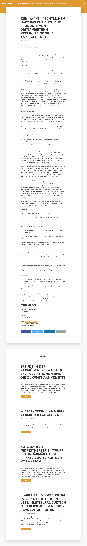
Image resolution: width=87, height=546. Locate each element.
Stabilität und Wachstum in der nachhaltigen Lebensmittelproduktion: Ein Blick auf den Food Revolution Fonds (43, 503)
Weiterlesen (25, 396)
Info (62, 3)
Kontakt (66, 3)
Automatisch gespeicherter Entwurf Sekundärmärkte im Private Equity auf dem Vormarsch (42, 454)
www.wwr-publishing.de (31, 321)
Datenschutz (79, 3)
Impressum (72, 3)
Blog (58, 3)
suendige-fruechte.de (9, 3)
